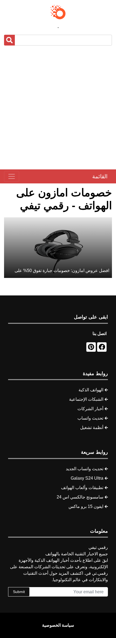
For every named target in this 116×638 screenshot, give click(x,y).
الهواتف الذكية (91, 390)
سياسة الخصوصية (58, 625)
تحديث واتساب (90, 418)
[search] (9, 40)
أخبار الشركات (90, 408)
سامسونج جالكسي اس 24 (80, 497)
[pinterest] (91, 347)
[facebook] (102, 347)
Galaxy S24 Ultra (87, 478)
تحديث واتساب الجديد (84, 468)
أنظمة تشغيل (91, 427)
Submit (19, 592)
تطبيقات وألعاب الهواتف (82, 487)
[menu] (11, 176)
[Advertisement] (58, 107)
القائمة (100, 176)
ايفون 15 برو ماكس (86, 506)
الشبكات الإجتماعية (86, 399)
